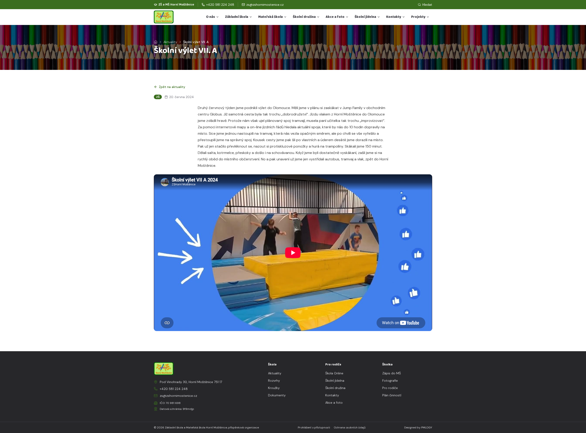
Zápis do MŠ (391, 373)
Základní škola (236, 17)
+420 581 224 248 (174, 389)
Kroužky (274, 388)
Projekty (418, 17)
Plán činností (391, 395)
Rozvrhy (274, 380)
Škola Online (334, 373)
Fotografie (390, 380)
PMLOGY (426, 427)
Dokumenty (277, 395)
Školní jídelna (365, 17)
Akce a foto (335, 17)
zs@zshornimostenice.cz (178, 396)
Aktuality (170, 42)
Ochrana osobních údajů (350, 427)
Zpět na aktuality (172, 87)
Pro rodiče (390, 388)
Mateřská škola (270, 17)
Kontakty (393, 17)
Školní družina (304, 17)
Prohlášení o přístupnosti (314, 427)
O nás (210, 17)
